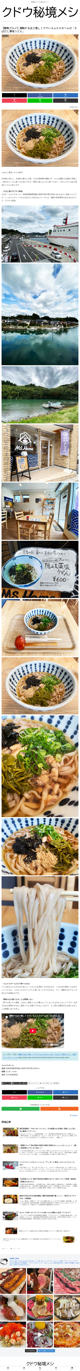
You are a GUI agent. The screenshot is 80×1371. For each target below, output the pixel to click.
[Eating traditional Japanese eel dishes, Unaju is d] (13, 1281)
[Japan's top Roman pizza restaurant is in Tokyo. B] (67, 1334)
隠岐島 (57, 1083)
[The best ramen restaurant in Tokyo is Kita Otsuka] (67, 1308)
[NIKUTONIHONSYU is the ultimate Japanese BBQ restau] (67, 1281)
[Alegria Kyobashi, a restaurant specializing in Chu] (40, 1281)
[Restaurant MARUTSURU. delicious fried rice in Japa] (13, 1334)
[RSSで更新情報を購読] (59, 1109)
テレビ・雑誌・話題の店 (20, 1083)
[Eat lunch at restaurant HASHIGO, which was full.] (13, 1308)
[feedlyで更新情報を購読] (21, 1109)
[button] (65, 100)
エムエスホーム (34, 1083)
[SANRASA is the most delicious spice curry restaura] (40, 1308)
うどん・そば (7, 1083)
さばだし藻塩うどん (47, 1083)
